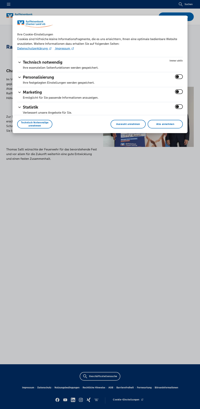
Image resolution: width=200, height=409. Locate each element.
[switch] (179, 76)
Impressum (62, 48)
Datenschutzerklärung (32, 48)
